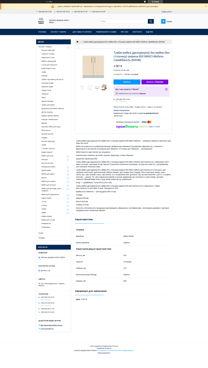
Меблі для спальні (48, 181)
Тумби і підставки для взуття (52, 79)
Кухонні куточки (47, 134)
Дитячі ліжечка (47, 112)
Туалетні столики (48, 54)
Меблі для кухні (47, 156)
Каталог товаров (45, 47)
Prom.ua (115, 346)
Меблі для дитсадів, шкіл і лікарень (52, 190)
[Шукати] (151, 21)
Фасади (45, 159)
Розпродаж (46, 227)
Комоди (44, 76)
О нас (41, 233)
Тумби (44, 72)
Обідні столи (46, 90)
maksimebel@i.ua (47, 329)
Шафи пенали (47, 216)
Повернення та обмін (106, 32)
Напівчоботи (46, 223)
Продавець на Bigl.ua (104, 348)
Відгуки (149, 32)
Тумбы (44, 209)
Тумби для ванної (48, 105)
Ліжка (44, 97)
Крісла (44, 178)
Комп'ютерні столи (48, 68)
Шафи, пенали (47, 152)
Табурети (45, 94)
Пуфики (44, 138)
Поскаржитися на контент (105, 350)
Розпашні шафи (47, 83)
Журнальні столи (48, 57)
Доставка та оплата (82, 32)
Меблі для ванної (48, 174)
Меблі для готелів (48, 220)
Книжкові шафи (47, 87)
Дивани (44, 123)
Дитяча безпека (47, 101)
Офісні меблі (46, 198)
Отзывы (42, 238)
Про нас (124, 32)
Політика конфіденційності (124, 350)
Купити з (150, 82)
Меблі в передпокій (49, 61)
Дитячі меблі (46, 170)
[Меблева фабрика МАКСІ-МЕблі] (41, 26)
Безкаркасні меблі (48, 167)
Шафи (44, 212)
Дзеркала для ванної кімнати (53, 108)
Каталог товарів (58, 32)
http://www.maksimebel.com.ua (51, 325)
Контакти (137, 32)
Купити (127, 82)
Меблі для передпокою (50, 194)
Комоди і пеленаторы (50, 119)
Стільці (44, 205)
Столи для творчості (49, 65)
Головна (42, 32)
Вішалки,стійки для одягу (51, 127)
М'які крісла (46, 130)
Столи (44, 202)
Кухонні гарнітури (48, 50)
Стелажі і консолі (48, 148)
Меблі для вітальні (49, 185)
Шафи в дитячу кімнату (50, 116)
